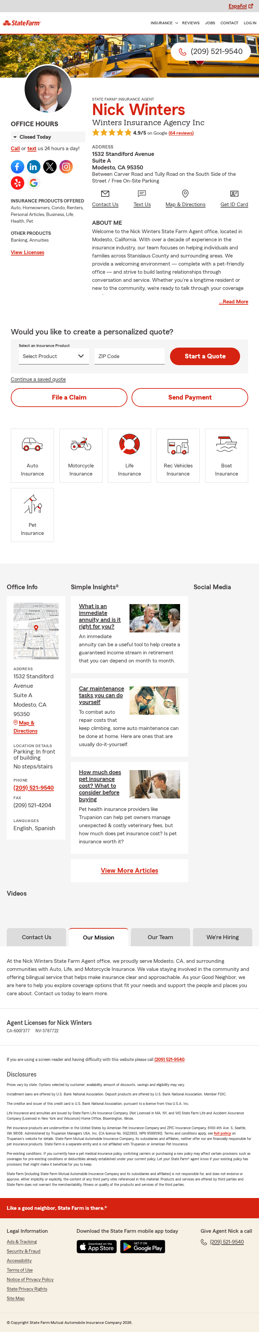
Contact (229, 23)
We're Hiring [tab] (222, 937)
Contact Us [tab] (36, 937)
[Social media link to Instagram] (66, 166)
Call (15, 148)
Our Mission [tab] (98, 937)
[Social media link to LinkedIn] (33, 166)
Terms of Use (20, 1270)
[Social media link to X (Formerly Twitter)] (50, 166)
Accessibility (19, 1260)
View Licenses (27, 252)
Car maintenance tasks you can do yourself (101, 695)
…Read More (233, 301)
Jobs (210, 23)
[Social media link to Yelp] (17, 183)
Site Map (16, 1298)
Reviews (191, 23)
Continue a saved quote (38, 379)
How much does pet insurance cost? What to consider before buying (100, 785)
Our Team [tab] (160, 937)
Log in (250, 23)
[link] (22, 23)
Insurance (162, 23)
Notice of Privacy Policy (30, 1279)
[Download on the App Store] (97, 1246)
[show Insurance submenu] (175, 23)
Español (238, 6)
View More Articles (129, 870)
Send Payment (190, 397)
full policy (222, 1133)
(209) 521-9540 (33, 788)
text (31, 148)
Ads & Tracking (22, 1242)
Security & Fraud (23, 1251)
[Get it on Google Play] (142, 1246)
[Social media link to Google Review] (33, 183)
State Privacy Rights (27, 1289)
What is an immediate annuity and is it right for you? (100, 616)
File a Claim (69, 397)
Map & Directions (25, 727)
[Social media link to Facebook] (17, 166)
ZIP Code (108, 356)
